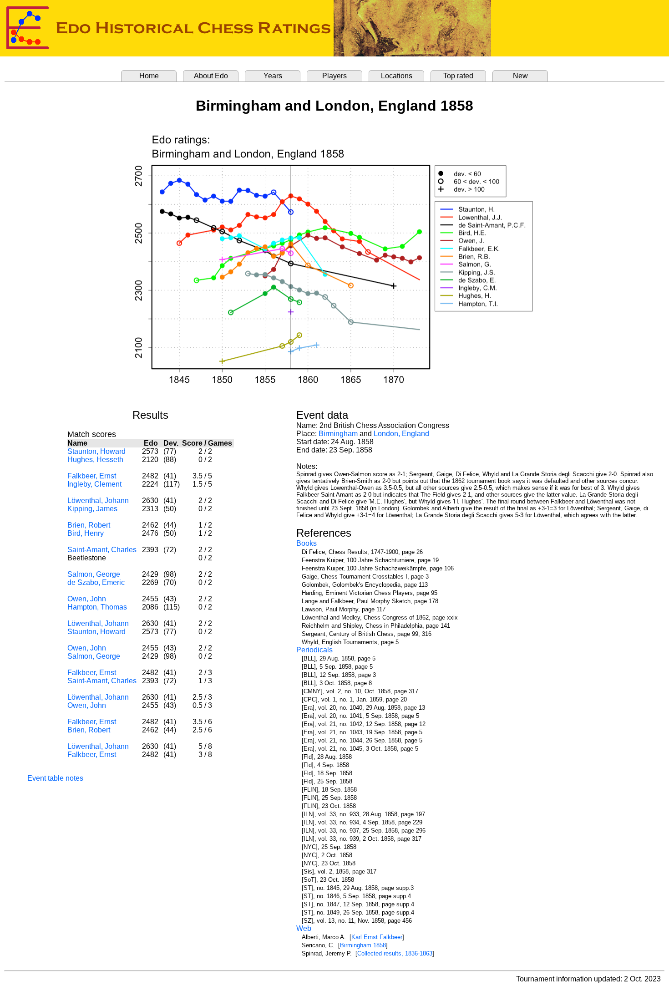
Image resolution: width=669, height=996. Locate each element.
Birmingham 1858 (363, 945)
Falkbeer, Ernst (91, 476)
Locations (396, 76)
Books (306, 543)
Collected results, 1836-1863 (394, 953)
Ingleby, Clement (94, 484)
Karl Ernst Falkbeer (376, 937)
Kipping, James (92, 509)
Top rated (458, 76)
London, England (401, 433)
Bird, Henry (85, 533)
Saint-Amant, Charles (102, 550)
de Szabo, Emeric (96, 582)
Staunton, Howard (96, 451)
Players (334, 76)
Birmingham (338, 433)
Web (303, 928)
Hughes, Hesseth (95, 459)
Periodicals (314, 650)
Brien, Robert (88, 525)
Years (273, 76)
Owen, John (86, 599)
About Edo (211, 76)
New (520, 76)
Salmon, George (93, 574)
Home (149, 76)
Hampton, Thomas (97, 607)
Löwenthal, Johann (98, 500)
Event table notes (55, 778)
